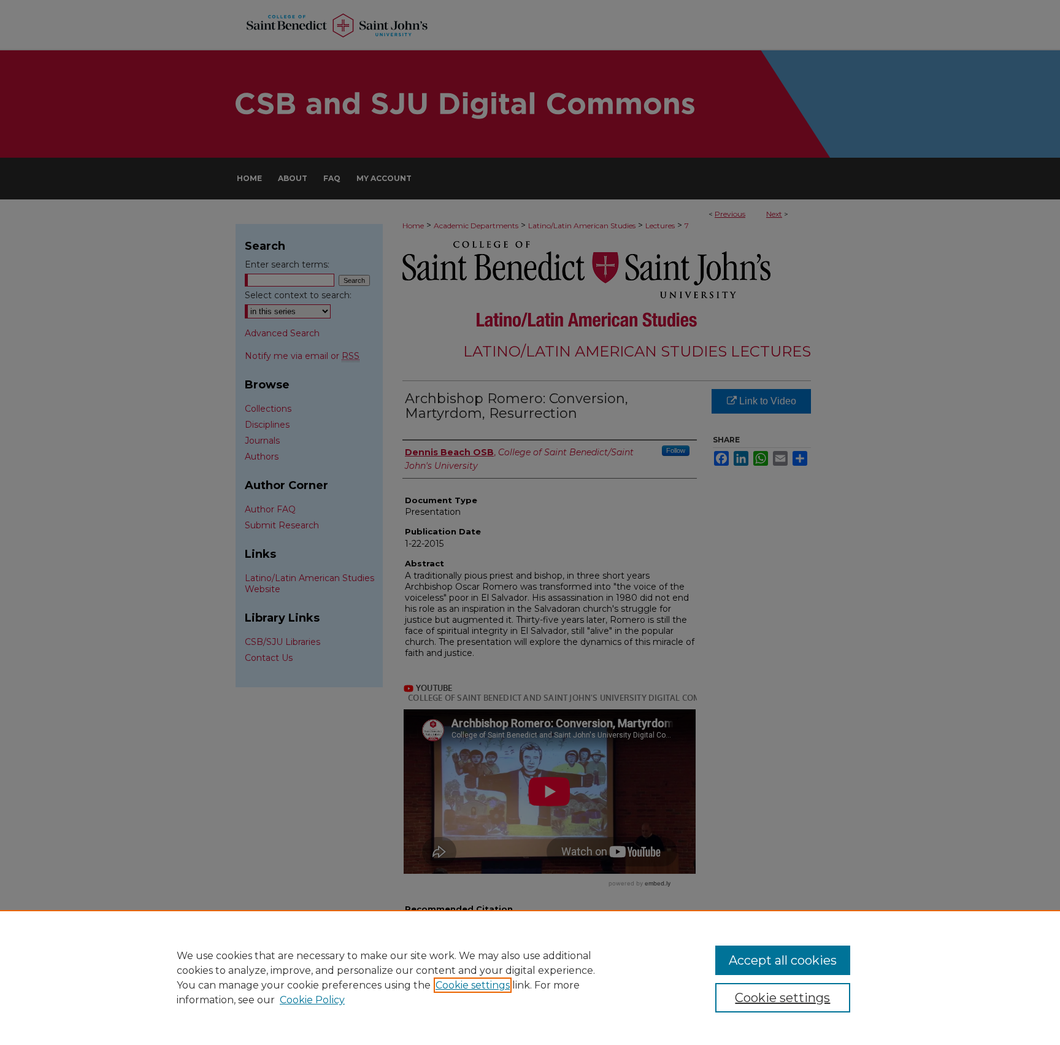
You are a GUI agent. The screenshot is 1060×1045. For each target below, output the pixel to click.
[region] (530, 977)
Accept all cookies (783, 960)
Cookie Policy (312, 1000)
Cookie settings (473, 985)
